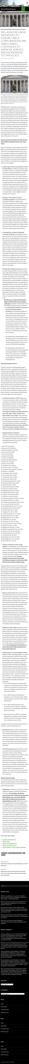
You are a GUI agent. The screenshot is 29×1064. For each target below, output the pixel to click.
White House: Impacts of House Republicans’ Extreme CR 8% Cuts (14, 863)
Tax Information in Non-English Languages (14, 847)
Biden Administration (6, 29)
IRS (24, 853)
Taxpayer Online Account (9, 845)
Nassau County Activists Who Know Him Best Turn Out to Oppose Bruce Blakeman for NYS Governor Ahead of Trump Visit (13, 903)
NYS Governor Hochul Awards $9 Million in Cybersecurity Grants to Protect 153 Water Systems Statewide (14, 922)
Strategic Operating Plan (9, 839)
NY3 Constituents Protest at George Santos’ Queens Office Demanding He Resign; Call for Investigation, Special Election (14, 946)
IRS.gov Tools (6, 841)
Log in (2, 1003)
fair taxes (4, 853)
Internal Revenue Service (15, 853)
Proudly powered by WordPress (7, 1062)
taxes (3, 854)
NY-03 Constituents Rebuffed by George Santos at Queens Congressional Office (13, 938)
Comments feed (5, 1009)
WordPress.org (4, 1012)
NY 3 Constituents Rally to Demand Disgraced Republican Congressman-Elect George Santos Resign (13, 955)
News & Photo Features (8, 9)
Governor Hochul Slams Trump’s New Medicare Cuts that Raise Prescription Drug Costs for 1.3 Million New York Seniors (14, 916)
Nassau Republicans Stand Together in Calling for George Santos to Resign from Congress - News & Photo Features (13, 953)
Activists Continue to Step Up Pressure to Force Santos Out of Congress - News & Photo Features (14, 943)
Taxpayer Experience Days (9, 843)
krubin (12, 58)
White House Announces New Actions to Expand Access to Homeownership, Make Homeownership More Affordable (13, 872)
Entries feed (4, 1006)
